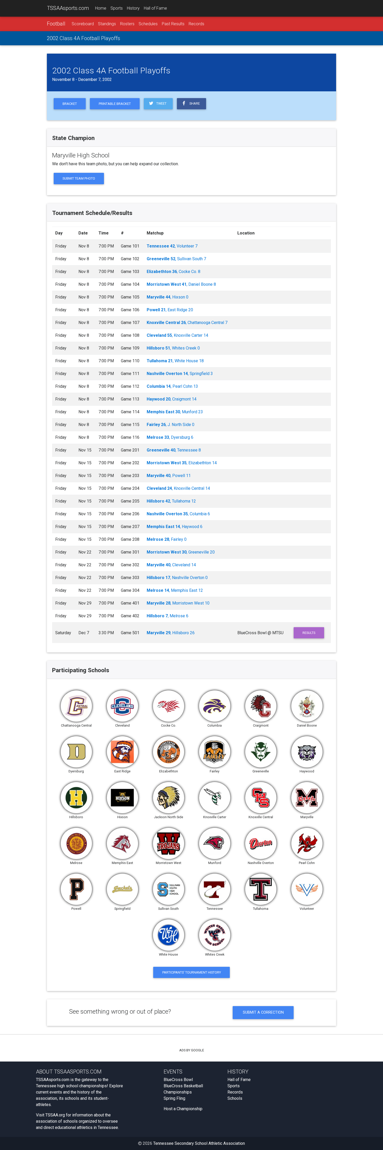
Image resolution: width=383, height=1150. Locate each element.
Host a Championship (183, 1108)
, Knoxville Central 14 (178, 488)
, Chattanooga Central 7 (187, 322)
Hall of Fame (155, 8)
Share (194, 103)
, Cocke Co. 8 (173, 271)
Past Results (173, 23)
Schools (234, 1098)
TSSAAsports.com (68, 8)
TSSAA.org (55, 1115)
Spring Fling (174, 1098)
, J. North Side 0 (170, 424)
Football (56, 24)
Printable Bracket (115, 104)
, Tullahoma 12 (171, 501)
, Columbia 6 (178, 513)
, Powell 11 (169, 475)
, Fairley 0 (167, 539)
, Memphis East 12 (175, 590)
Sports (116, 8)
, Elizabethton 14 (182, 462)
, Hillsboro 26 (171, 632)
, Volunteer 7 (172, 246)
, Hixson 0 (167, 297)
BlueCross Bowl (178, 1079)
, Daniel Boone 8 (181, 284)
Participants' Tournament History (191, 972)
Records (196, 23)
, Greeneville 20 (181, 552)
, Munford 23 (175, 411)
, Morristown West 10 (178, 603)
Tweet (160, 103)
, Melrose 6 (167, 615)
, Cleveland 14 (171, 564)
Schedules (148, 23)
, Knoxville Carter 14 (177, 335)
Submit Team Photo (79, 178)
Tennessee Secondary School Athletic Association (199, 1143)
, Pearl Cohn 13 (172, 386)
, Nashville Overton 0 (177, 577)
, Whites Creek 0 (173, 348)
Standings (107, 23)
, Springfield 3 (180, 373)
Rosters (127, 23)
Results (308, 633)
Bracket (70, 104)
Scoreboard (83, 23)
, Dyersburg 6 (170, 437)
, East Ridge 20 (170, 309)
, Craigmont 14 (171, 399)
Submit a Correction (263, 1012)
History (133, 8)
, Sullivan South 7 (176, 258)
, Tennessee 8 (174, 450)
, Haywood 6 (174, 526)
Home (100, 8)
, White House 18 (175, 360)
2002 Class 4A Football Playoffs (83, 38)
